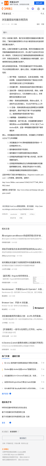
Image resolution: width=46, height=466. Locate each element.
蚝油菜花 (5, 296)
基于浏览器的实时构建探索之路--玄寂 (15, 416)
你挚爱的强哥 (6, 242)
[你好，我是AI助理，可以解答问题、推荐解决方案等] (32, 8)
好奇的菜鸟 (5, 349)
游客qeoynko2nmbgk (8, 256)
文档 (3, 443)
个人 (42, 13)
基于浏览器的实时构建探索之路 (13, 412)
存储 (20, 218)
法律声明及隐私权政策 (9, 452)
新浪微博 (13, 431)
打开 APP (39, 3)
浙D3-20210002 (23, 460)
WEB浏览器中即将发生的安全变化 (14, 407)
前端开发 (23, 214)
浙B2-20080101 (25, 457)
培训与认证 (24, 443)
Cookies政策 (22, 452)
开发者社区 (9, 443)
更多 (3, 422)
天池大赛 (17, 443)
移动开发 (13, 218)
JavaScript (13, 214)
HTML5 (32, 214)
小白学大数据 (6, 269)
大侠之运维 (5, 336)
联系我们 (23, 438)
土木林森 (5, 323)
